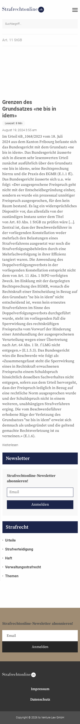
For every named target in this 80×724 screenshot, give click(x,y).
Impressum (40, 689)
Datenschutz (40, 699)
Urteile (10, 540)
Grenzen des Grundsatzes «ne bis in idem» (29, 109)
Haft (8, 558)
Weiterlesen (10, 445)
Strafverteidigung (19, 549)
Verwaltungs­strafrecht (23, 567)
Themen (11, 576)
